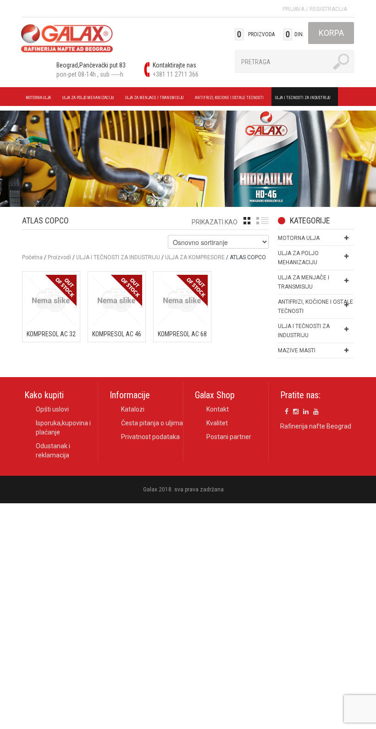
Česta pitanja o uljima (152, 423)
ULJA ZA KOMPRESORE (195, 257)
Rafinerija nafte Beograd (315, 426)
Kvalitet (217, 423)
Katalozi (132, 409)
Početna (32, 257)
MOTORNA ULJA (36, 99)
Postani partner (228, 436)
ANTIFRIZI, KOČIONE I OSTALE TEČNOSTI (227, 99)
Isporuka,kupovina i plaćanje (63, 427)
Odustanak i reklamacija (53, 450)
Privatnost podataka (150, 436)
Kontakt (217, 409)
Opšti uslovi (52, 409)
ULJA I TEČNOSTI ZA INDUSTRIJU (300, 99)
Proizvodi (59, 257)
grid (246, 220)
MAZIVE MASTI (296, 350)
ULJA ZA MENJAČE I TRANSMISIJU (152, 99)
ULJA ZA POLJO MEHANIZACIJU (86, 99)
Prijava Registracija (314, 9)
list (262, 220)
